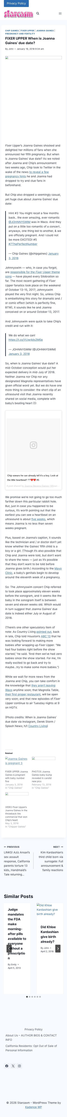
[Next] (57, 948)
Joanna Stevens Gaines (37, 486)
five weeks (38, 519)
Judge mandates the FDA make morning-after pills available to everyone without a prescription (17, 934)
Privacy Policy (16, 3)
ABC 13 (46, 636)
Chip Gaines (12, 30)
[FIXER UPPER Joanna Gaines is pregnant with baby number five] (17, 763)
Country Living (37, 726)
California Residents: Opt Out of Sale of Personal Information (31, 1048)
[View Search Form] (38, 13)
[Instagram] (19, 1066)
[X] (13, 1066)
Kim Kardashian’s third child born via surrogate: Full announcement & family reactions (51, 859)
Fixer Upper (27, 30)
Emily (14, 964)
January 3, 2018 (19, 353)
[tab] (27, 997)
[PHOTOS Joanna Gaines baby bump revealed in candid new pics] (43, 763)
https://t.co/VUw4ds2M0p (26, 339)
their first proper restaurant (22, 694)
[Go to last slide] (9, 948)
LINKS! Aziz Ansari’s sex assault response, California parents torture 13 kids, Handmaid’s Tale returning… (17, 861)
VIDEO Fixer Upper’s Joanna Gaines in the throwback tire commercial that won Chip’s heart (16, 813)
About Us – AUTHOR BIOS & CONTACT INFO (31, 1037)
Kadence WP (33, 1107)
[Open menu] (60, 13)
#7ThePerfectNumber (23, 244)
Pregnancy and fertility (20, 33)
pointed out (43, 631)
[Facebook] (6, 1066)
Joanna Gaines (45, 30)
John (10, 49)
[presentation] (50, 912)
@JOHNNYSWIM (19, 222)
